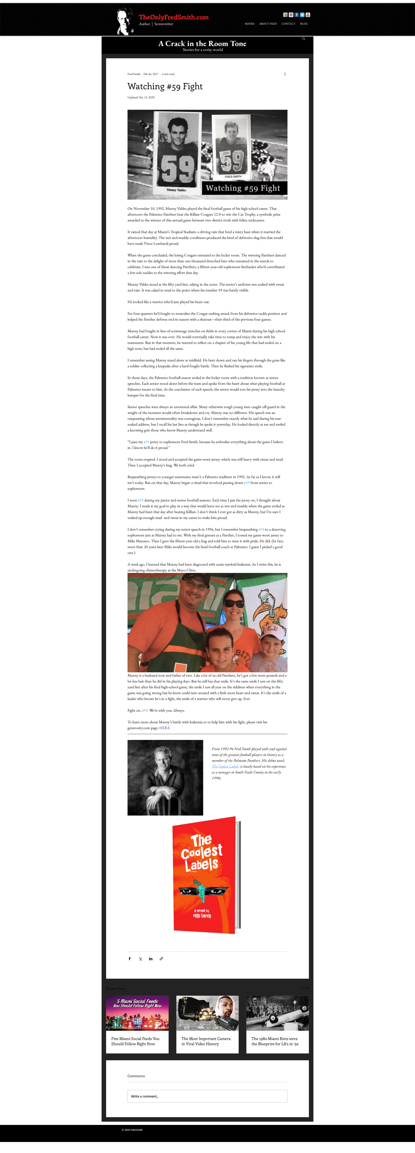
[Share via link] (161, 959)
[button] (304, 38)
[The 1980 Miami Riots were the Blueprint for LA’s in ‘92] (277, 1013)
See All (305, 987)
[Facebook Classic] (296, 15)
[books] (285, 15)
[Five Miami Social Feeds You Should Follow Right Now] (137, 1013)
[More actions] (284, 73)
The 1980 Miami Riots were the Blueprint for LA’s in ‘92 (275, 1041)
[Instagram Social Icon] (291, 15)
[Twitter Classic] (302, 15)
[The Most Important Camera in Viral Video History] (207, 1013)
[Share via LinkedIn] (151, 959)
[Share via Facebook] (130, 959)
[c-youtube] (308, 15)
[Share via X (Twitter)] (140, 959)
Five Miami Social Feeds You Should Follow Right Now (135, 1041)
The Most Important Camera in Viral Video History (206, 1041)
